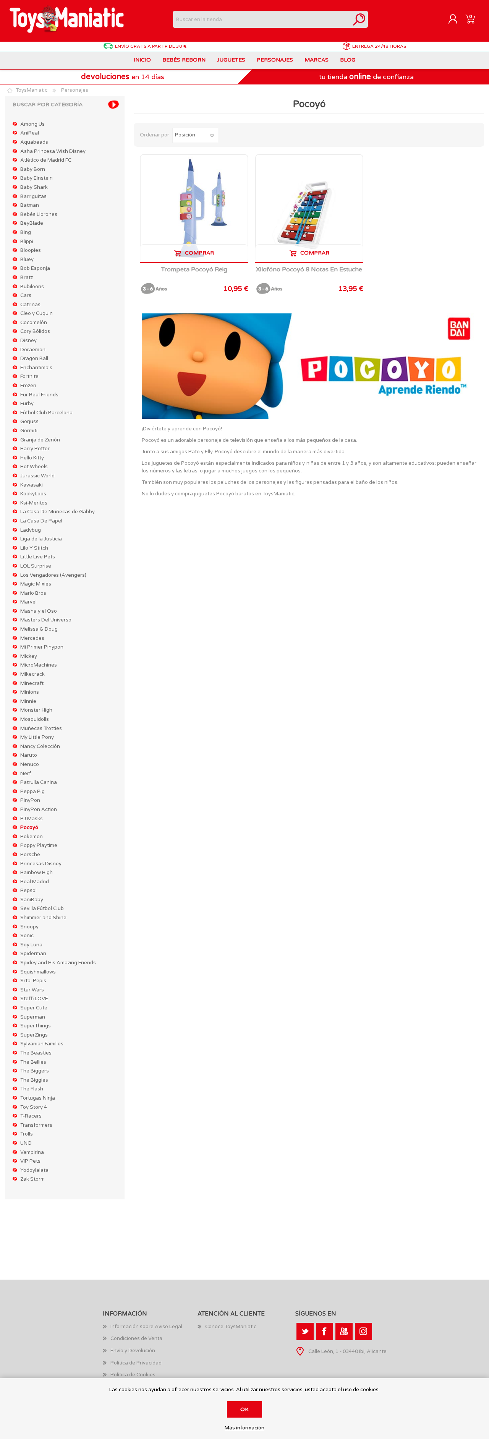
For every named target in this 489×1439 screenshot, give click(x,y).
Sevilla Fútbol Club (42, 908)
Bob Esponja (35, 268)
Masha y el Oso (38, 611)
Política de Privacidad (136, 1363)
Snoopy (29, 927)
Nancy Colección (40, 746)
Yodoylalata (34, 1170)
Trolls (26, 1134)
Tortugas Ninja (37, 1098)
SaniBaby (31, 900)
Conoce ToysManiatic (230, 1327)
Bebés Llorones (38, 214)
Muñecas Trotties (41, 728)
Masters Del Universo (45, 620)
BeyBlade (31, 223)
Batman (29, 205)
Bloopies (30, 250)
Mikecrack (32, 674)
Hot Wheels (34, 467)
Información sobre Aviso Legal (146, 1327)
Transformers (36, 1125)
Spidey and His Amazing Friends (58, 963)
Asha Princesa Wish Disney (53, 151)
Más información (244, 1428)
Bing (25, 232)
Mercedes (32, 638)
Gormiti (28, 431)
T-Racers (31, 1116)
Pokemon (31, 837)
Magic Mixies (35, 584)
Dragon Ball (34, 358)
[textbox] (262, 19)
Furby (27, 404)
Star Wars (32, 990)
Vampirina (32, 1152)
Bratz (26, 277)
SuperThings (35, 1026)
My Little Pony (37, 737)
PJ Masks (31, 819)
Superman (32, 1017)
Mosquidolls (34, 719)
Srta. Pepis (33, 981)
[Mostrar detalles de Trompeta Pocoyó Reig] (194, 208)
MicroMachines (38, 665)
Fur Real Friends (39, 395)
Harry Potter (35, 449)
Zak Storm (32, 1179)
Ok (244, 1409)
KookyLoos (33, 494)
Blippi (26, 241)
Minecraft (32, 683)
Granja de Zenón (40, 440)
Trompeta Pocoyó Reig (194, 269)
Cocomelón (33, 323)
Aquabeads (34, 142)
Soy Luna (31, 945)
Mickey (28, 656)
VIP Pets (30, 1161)
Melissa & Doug (39, 629)
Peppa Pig (32, 791)
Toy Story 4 (33, 1107)
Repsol (28, 890)
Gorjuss (29, 422)
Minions (29, 692)
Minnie (28, 701)
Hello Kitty (32, 458)
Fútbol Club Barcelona (46, 413)
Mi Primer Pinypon (41, 647)
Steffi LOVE (34, 999)
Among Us (32, 124)
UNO (26, 1143)
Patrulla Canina (38, 782)
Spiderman (33, 954)
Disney (28, 340)
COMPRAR (199, 253)
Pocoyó (29, 827)
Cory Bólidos (35, 331)
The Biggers (34, 1071)
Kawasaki (31, 485)
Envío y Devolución (132, 1351)
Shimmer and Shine (43, 918)
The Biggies (34, 1080)
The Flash (31, 1089)
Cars (25, 295)
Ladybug (30, 530)
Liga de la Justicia (41, 539)
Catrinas (30, 305)
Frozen (28, 386)
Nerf (25, 774)
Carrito (470, 19)
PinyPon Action (38, 809)
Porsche (30, 855)
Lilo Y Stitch (34, 548)
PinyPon (30, 800)
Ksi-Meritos (33, 503)
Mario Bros (33, 593)
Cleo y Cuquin (36, 313)
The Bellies (33, 1062)
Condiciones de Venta (136, 1338)
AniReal (29, 133)
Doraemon (32, 350)
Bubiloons (32, 287)
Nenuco (29, 764)
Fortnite (29, 376)
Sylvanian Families (41, 1044)
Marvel (28, 602)
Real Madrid (34, 882)
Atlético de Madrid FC (45, 160)
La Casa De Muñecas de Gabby (57, 512)
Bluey (27, 259)
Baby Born (32, 169)
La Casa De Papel (41, 521)
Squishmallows (38, 972)
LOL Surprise (35, 566)
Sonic (27, 936)
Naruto (28, 755)
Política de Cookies (132, 1375)
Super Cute (33, 1008)
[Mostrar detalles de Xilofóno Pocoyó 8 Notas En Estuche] (309, 208)
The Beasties (36, 1053)
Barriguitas (33, 196)
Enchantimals (36, 368)
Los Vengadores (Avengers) (53, 575)
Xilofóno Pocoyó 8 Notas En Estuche (309, 269)
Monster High (36, 710)
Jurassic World (37, 476)
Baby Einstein (36, 178)
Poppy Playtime (38, 845)
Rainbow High (36, 873)
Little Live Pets (37, 557)
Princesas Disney (41, 864)
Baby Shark (34, 187)
